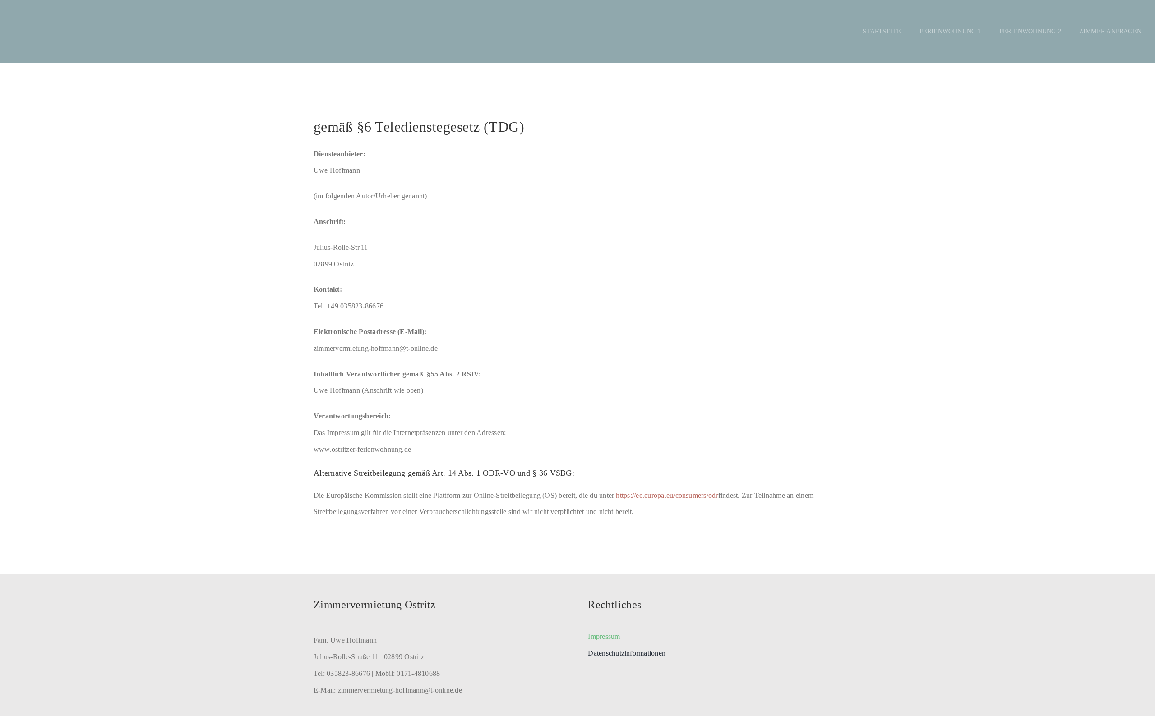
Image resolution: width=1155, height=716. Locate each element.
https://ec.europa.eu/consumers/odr (667, 495)
